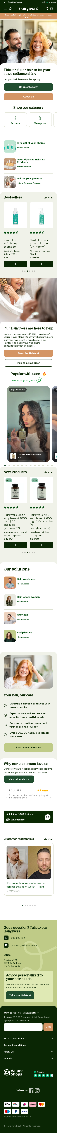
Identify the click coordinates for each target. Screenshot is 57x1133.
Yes (13, 478)
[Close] (49, 385)
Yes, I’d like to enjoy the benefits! (28, 486)
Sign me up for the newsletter (25, 474)
